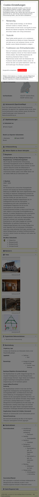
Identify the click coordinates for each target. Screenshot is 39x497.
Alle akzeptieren (22, 70)
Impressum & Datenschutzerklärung (18, 79)
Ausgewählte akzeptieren (10, 70)
